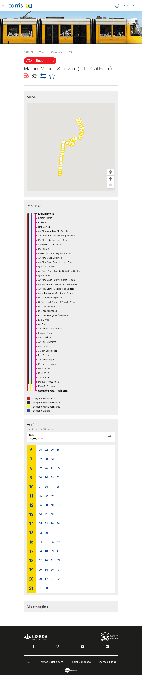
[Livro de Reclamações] (71, 670)
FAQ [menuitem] (28, 661)
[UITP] (109, 636)
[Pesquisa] (126, 5)
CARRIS (28, 52)
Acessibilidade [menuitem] (107, 661)
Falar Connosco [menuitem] (81, 661)
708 (70, 52)
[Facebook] (33, 646)
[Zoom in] (110, 179)
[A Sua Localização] (110, 172)
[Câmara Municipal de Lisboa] (36, 637)
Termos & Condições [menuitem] (51, 661)
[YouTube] (82, 646)
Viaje (42, 52)
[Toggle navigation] (4, 6)
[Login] (117, 6)
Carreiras (56, 52)
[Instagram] (57, 646)
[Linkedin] (107, 646)
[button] (63, 142)
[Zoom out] (110, 185)
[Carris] (62, 6)
